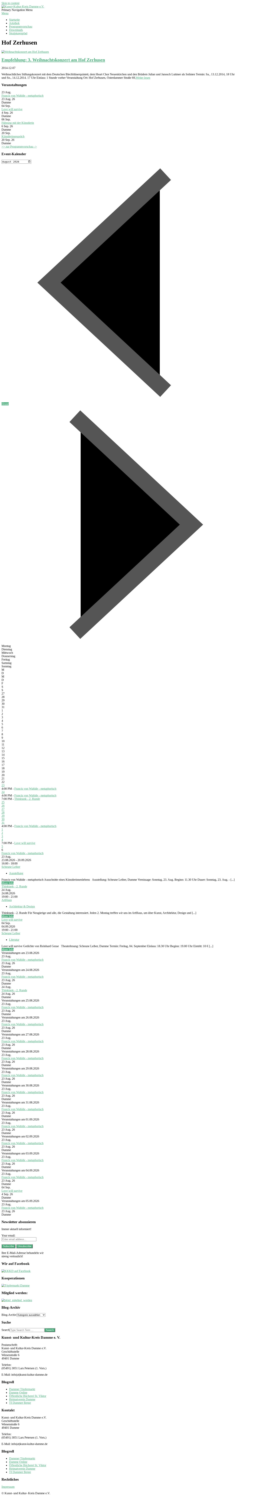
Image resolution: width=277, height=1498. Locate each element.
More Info (8, 883)
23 (3, 785)
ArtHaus (7, 900)
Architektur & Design (22, 906)
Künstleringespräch (13, 136)
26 (3, 805)
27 (3, 809)
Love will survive (12, 109)
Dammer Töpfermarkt (22, 1389)
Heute (5, 404)
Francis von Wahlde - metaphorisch (23, 95)
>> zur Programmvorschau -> (19, 146)
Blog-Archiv (9, 1314)
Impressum (8, 1486)
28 (3, 812)
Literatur (14, 939)
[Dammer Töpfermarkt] (16, 1285)
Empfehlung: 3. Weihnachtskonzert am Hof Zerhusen (53, 59)
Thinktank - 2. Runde (27, 798)
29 (3, 815)
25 (3, 802)
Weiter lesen (143, 77)
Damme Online (18, 1392)
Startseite (14, 19)
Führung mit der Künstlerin (18, 122)
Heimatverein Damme (22, 1399)
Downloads (16, 30)
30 (3, 819)
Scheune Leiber (11, 866)
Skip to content (10, 3)
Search (6, 1329)
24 (3, 792)
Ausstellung (16, 873)
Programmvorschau (20, 26)
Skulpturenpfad (18, 33)
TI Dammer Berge (20, 1402)
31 (3, 822)
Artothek (14, 23)
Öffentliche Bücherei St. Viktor (27, 1396)
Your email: (8, 1235)
